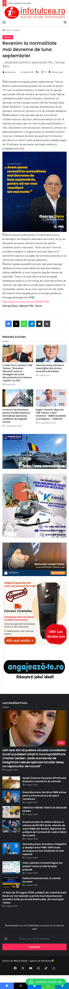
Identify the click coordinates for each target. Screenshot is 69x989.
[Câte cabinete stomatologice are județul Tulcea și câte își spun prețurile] (11, 867)
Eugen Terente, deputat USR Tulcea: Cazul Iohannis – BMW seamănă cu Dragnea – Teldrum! (51, 414)
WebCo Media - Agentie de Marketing (32, 960)
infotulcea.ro (10, 72)
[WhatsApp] (24, 324)
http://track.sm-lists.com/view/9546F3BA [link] (25, 301)
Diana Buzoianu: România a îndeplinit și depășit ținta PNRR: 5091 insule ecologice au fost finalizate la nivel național (44, 849)
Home (7, 30)
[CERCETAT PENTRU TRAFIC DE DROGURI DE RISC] (11, 812)
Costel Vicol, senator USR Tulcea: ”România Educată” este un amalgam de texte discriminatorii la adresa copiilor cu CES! (17, 373)
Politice (16, 30)
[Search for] (65, 22)
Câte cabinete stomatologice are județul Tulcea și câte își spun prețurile (42, 866)
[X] (16, 324)
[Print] (47, 324)
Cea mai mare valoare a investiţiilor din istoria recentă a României (50, 368)
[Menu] (4, 22)
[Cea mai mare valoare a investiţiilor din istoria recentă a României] (51, 353)
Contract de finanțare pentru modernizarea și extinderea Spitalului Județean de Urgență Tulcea (16, 415)
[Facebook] (8, 324)
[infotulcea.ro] (34, 13)
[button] (46, 982)
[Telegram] (31, 324)
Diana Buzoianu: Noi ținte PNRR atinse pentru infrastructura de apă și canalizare (44, 796)
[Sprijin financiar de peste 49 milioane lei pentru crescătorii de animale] (11, 782)
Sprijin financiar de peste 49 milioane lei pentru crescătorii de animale (44, 779)
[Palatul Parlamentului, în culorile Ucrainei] (11, 883)
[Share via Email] (39, 324)
